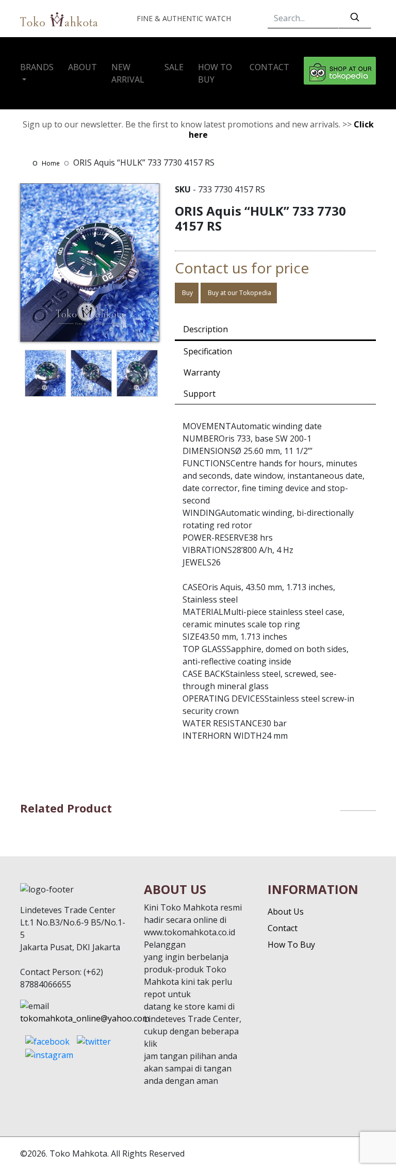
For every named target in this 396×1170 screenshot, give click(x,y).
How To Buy (291, 944)
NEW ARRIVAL (127, 73)
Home (51, 163)
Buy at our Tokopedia (238, 292)
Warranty (202, 372)
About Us (286, 911)
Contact (283, 928)
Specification (208, 351)
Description (205, 329)
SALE (174, 67)
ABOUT (82, 67)
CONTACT (269, 67)
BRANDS (37, 67)
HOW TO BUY (215, 73)
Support (200, 393)
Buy (186, 292)
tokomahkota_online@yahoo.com (85, 1018)
